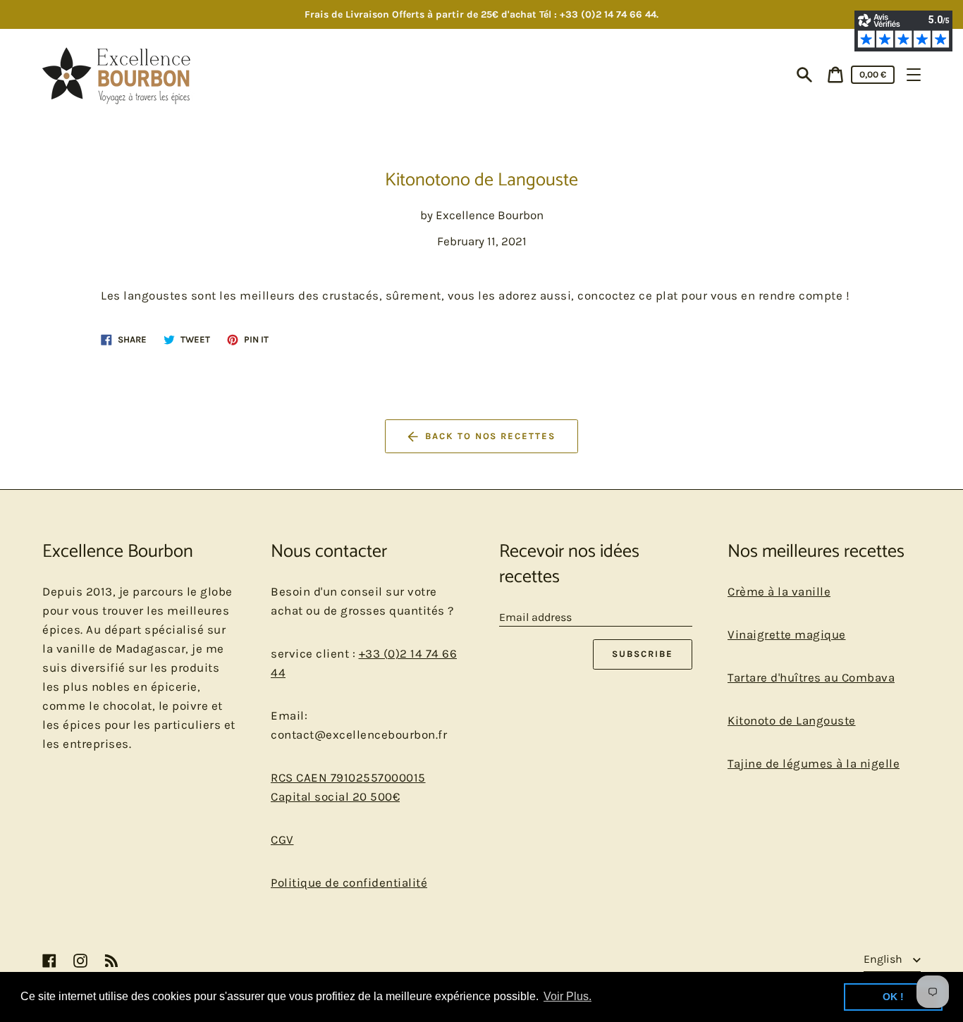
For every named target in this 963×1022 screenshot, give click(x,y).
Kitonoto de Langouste (792, 720)
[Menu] (913, 74)
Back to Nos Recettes (490, 436)
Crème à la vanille (779, 591)
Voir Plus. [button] (567, 996)
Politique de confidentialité (349, 882)
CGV (282, 839)
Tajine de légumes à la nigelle (814, 763)
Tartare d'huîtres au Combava (811, 677)
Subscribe (642, 653)
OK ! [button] (893, 996)
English (884, 959)
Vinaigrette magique (787, 634)
